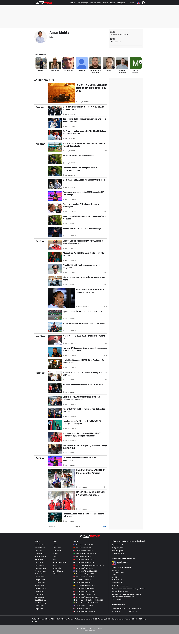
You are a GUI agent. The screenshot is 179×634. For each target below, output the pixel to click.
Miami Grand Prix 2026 (83, 556)
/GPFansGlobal (118, 553)
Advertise (64, 619)
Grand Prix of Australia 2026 (85, 545)
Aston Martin (57, 548)
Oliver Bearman (40, 582)
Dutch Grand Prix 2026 (83, 580)
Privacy (34, 621)
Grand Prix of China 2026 (84, 548)
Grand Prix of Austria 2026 (84, 568)
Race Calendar (95, 3)
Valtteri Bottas (39, 606)
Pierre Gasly (39, 559)
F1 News (73, 3)
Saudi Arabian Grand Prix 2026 (86, 553)
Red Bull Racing (58, 571)
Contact (57, 619)
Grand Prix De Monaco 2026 (85, 562)
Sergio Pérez (39, 609)
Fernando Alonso (40, 588)
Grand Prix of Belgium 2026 (85, 574)
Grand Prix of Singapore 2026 (85, 594)
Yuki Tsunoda (39, 597)
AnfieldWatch (133, 611)
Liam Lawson (39, 565)
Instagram (84, 619)
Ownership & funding (131, 619)
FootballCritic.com (135, 608)
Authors (34, 619)
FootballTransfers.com (119, 608)
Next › (105, 527)
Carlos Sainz (39, 574)
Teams (112, 3)
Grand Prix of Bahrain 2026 (85, 591)
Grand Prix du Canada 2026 (85, 559)
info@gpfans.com (117, 582)
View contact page (117, 599)
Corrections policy (118, 619)
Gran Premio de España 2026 (85, 585)
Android (91, 619)
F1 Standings (83, 3)
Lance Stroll (39, 591)
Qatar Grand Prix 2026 (83, 609)
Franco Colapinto (40, 556)
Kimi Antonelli (39, 577)
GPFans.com (116, 611)
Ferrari (55, 556)
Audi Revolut (57, 551)
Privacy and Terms (44, 619)
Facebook (71, 619)
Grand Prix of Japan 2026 (84, 551)
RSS (52, 619)
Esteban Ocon (39, 585)
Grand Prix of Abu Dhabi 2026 (85, 611)
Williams (55, 574)
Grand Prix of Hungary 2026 (85, 577)
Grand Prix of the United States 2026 (88, 597)
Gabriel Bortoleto (40, 600)
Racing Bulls (57, 568)
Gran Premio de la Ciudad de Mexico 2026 (89, 600)
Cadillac (55, 553)
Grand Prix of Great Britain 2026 (86, 571)
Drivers (105, 3)
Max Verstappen (40, 568)
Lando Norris (39, 551)
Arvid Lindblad (39, 594)
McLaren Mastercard (59, 562)
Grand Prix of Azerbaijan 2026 (85, 588)
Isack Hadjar (39, 562)
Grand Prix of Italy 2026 (83, 582)
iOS (96, 619)
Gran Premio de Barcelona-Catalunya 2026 (90, 565)
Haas (54, 559)
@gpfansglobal (118, 548)
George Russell (40, 580)
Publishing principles (104, 619)
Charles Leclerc (40, 548)
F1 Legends (121, 3)
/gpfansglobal (118, 545)
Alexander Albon (40, 571)
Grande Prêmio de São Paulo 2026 (87, 603)
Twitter (77, 619)
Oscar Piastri (39, 553)
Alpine (55, 545)
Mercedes (56, 565)
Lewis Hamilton (40, 545)
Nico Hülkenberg (40, 603)
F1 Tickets (131, 3)
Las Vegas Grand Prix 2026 (85, 606)
